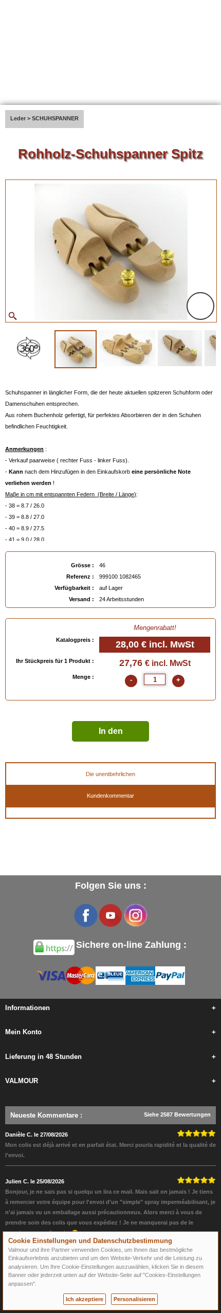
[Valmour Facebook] (85, 915)
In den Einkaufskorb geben (110, 734)
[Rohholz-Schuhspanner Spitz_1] (75, 349)
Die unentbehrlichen (110, 774)
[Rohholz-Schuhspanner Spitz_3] (180, 348)
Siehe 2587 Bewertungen (177, 1114)
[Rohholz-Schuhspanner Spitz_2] (127, 348)
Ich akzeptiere (84, 1299)
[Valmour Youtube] (110, 915)
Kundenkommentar (110, 796)
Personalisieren (134, 1299)
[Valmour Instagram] (135, 915)
